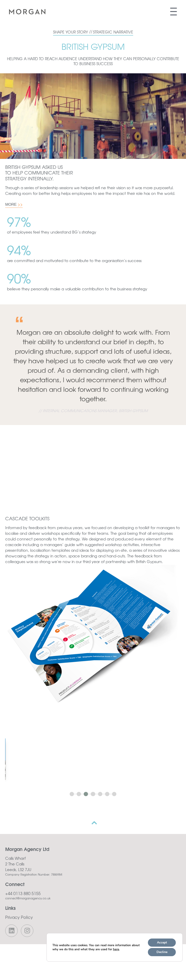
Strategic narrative (113, 32)
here (116, 949)
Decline (162, 952)
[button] (72, 794)
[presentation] (14, 204)
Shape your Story (72, 32)
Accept (162, 942)
